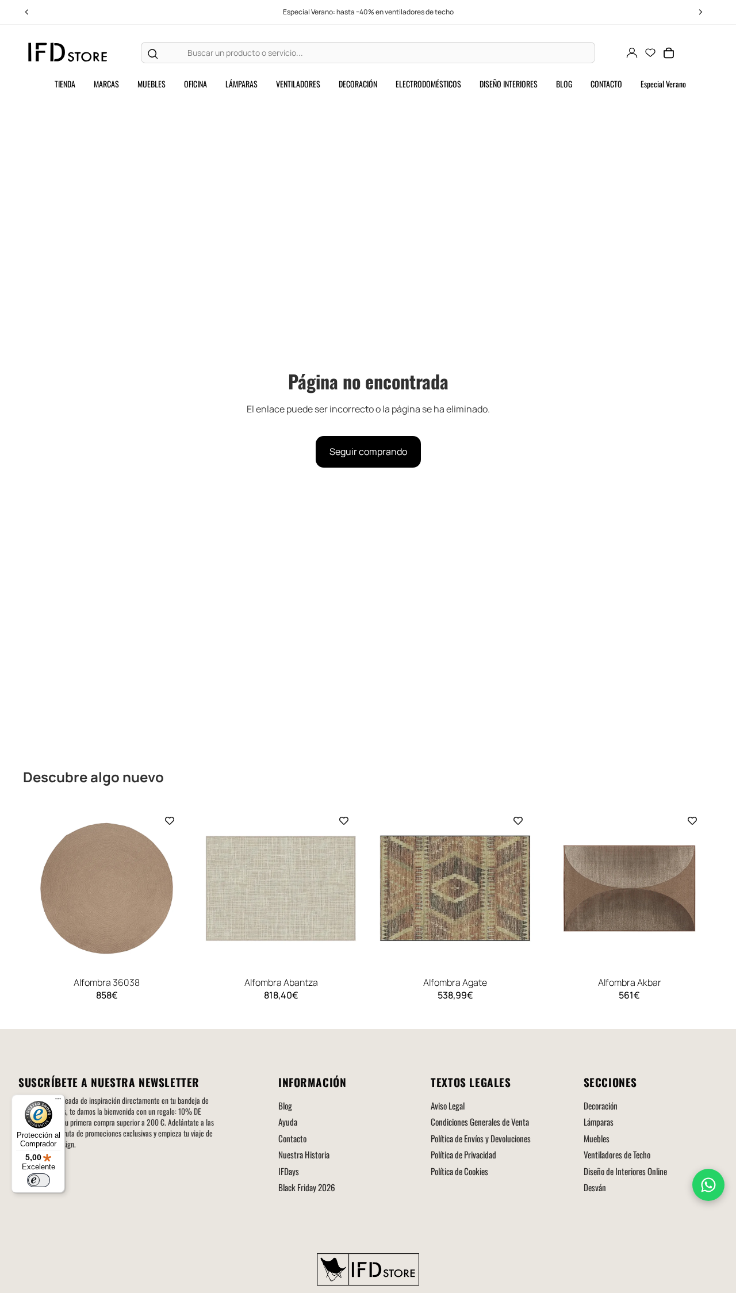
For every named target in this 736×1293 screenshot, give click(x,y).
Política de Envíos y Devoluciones (481, 1138)
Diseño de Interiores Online (625, 1171)
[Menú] (58, 1101)
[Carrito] (669, 53)
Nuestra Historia (303, 1154)
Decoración (601, 1105)
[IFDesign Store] (68, 52)
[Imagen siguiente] (174, 888)
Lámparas (599, 1121)
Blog (285, 1105)
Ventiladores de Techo (617, 1154)
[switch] (38, 1180)
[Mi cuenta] (632, 53)
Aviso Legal (448, 1105)
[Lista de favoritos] (650, 53)
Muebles (597, 1138)
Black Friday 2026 (306, 1187)
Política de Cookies (459, 1171)
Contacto (292, 1138)
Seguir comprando (368, 451)
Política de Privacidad (463, 1154)
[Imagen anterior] (39, 888)
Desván (595, 1187)
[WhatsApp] (708, 1185)
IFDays (288, 1171)
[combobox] (379, 53)
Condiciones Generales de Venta (480, 1121)
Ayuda (287, 1121)
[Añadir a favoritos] (170, 820)
